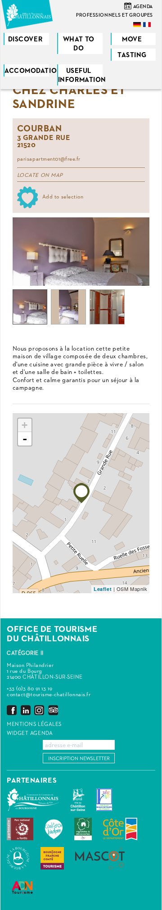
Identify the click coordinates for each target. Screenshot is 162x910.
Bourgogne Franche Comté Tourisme (52, 858)
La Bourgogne (18, 858)
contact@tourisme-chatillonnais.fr (48, 695)
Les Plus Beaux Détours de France (104, 799)
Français (147, 24)
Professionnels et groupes (114, 15)
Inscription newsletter (79, 758)
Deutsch (137, 24)
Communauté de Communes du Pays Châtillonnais (33, 799)
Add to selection (63, 197)
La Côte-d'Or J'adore (54, 829)
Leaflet (103, 589)
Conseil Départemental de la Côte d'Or (120, 829)
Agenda (143, 6)
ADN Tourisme (22, 887)
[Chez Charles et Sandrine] (81, 493)
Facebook (12, 710)
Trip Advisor (53, 710)
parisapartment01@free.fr (49, 159)
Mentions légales (34, 724)
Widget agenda (30, 733)
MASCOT (100, 858)
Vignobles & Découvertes (83, 829)
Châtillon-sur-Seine (78, 799)
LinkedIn (26, 710)
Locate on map (40, 175)
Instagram (39, 710)
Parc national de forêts (20, 829)
